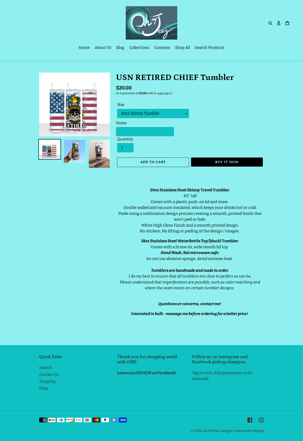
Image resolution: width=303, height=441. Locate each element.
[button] (144, 93)
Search (45, 367)
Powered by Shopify (249, 431)
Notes (121, 123)
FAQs (43, 388)
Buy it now (227, 162)
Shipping (47, 381)
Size (120, 104)
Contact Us (49, 374)
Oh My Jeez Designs (218, 431)
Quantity (125, 139)
